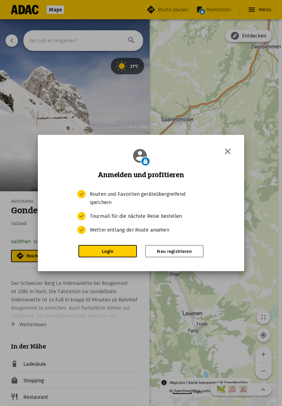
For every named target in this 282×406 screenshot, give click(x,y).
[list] (141, 212)
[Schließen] (227, 151)
